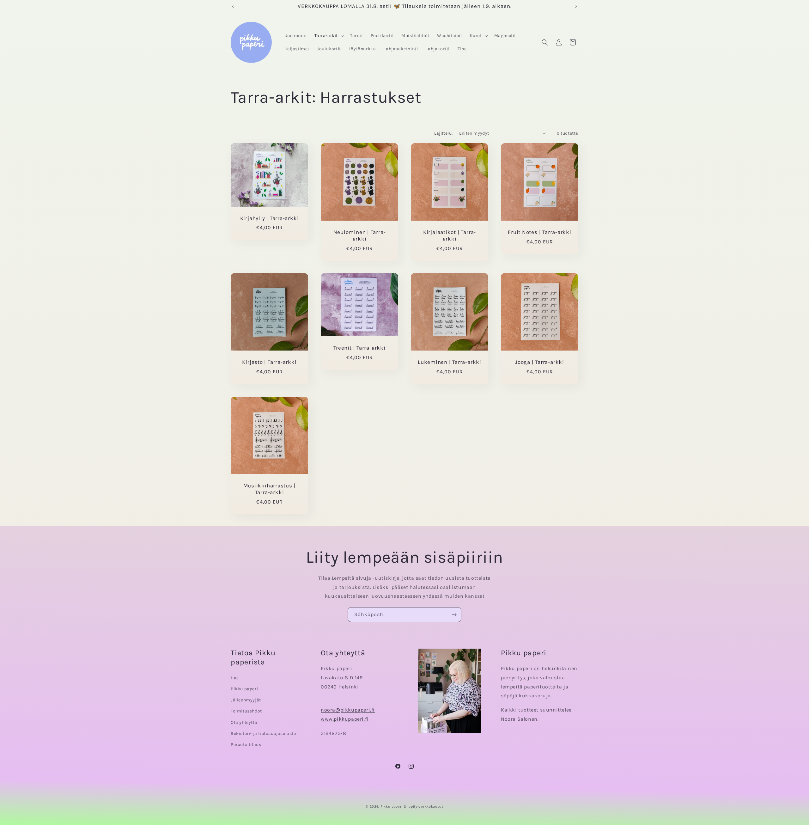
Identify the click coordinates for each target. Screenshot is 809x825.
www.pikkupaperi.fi (344, 719)
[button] (328, 35)
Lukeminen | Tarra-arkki (449, 362)
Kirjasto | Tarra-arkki (269, 362)
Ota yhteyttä (244, 722)
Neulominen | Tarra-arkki (359, 235)
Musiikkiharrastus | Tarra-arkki (269, 489)
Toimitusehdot (246, 711)
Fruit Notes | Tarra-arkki (539, 232)
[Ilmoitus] (576, 6)
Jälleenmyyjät (246, 700)
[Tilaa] (454, 614)
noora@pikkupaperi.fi (348, 710)
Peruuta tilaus (246, 744)
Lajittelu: (443, 133)
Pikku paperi (244, 689)
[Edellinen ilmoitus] (233, 6)
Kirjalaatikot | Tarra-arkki (449, 235)
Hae (235, 678)
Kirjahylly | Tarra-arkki (269, 218)
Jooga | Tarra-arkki (539, 362)
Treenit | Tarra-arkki (359, 348)
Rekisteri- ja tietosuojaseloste (263, 733)
